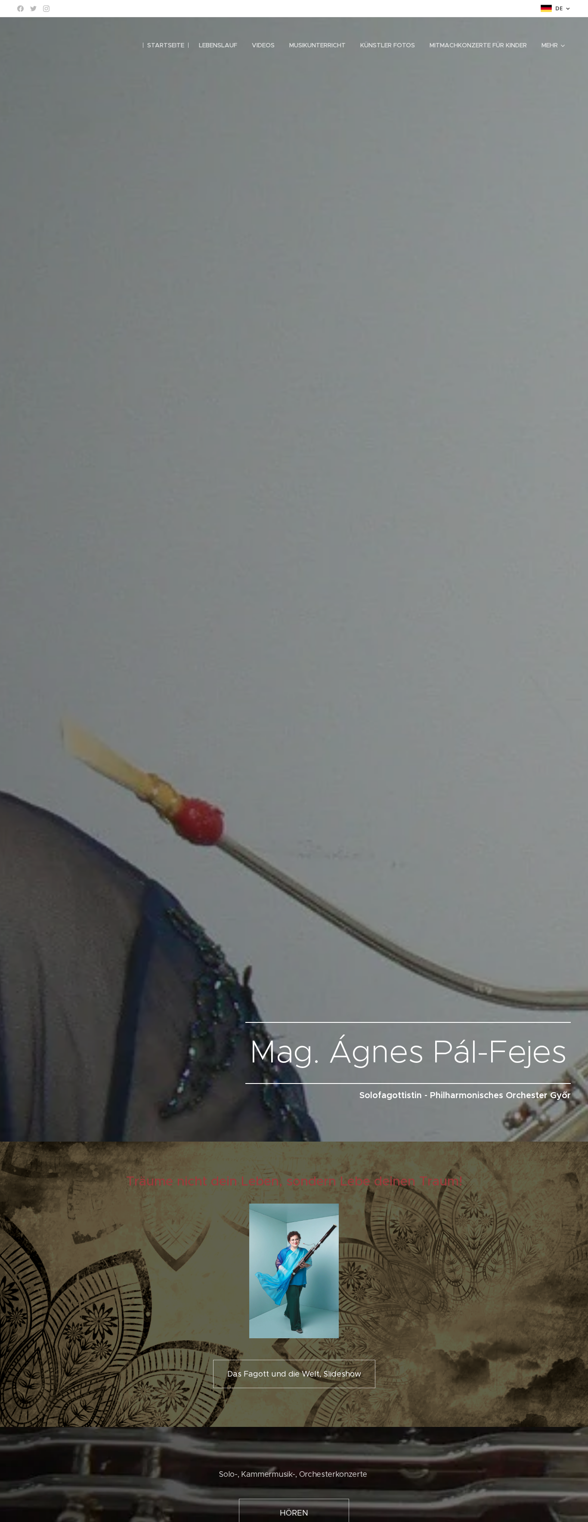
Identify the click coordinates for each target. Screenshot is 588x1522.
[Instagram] (46, 8)
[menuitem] (166, 45)
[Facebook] (20, 8)
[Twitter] (33, 8)
